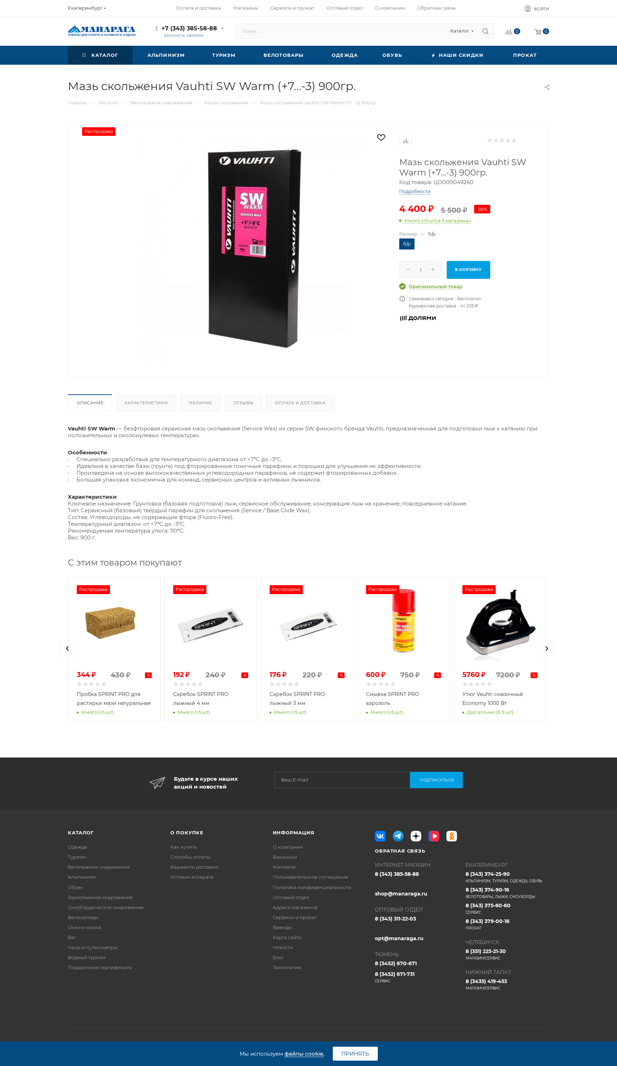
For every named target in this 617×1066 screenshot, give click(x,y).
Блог (278, 957)
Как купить (183, 847)
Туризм (77, 857)
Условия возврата (192, 877)
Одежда (77, 847)
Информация (294, 832)
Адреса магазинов (295, 907)
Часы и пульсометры (92, 947)
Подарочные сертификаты (100, 967)
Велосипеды (83, 917)
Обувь (75, 887)
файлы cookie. (304, 1053)
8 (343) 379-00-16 (488, 924)
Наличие (200, 402)
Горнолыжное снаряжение (100, 897)
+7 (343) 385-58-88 (189, 28)
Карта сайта (287, 937)
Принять (355, 1053)
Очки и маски (84, 927)
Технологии (287, 967)
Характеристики (146, 402)
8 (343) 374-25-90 (504, 877)
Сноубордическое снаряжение (106, 907)
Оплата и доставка (300, 402)
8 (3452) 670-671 (396, 963)
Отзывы (244, 402)
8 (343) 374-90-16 (500, 893)
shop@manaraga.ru (401, 893)
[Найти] (485, 31)
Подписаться (437, 780)
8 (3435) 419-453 (486, 984)
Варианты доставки (194, 867)
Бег (72, 937)
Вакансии (285, 857)
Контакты (284, 867)
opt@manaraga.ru (399, 938)
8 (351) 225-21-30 (486, 954)
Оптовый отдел (291, 897)
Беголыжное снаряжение (99, 867)
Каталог (81, 832)
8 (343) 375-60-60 (488, 908)
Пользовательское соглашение (310, 877)
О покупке (187, 832)
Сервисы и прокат (295, 917)
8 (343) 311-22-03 (395, 919)
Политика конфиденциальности (312, 887)
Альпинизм (82, 877)
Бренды (282, 927)
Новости (283, 947)
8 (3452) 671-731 (395, 977)
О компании (288, 847)
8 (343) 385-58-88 (397, 874)
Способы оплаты (190, 857)
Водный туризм (86, 957)
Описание (90, 402)
